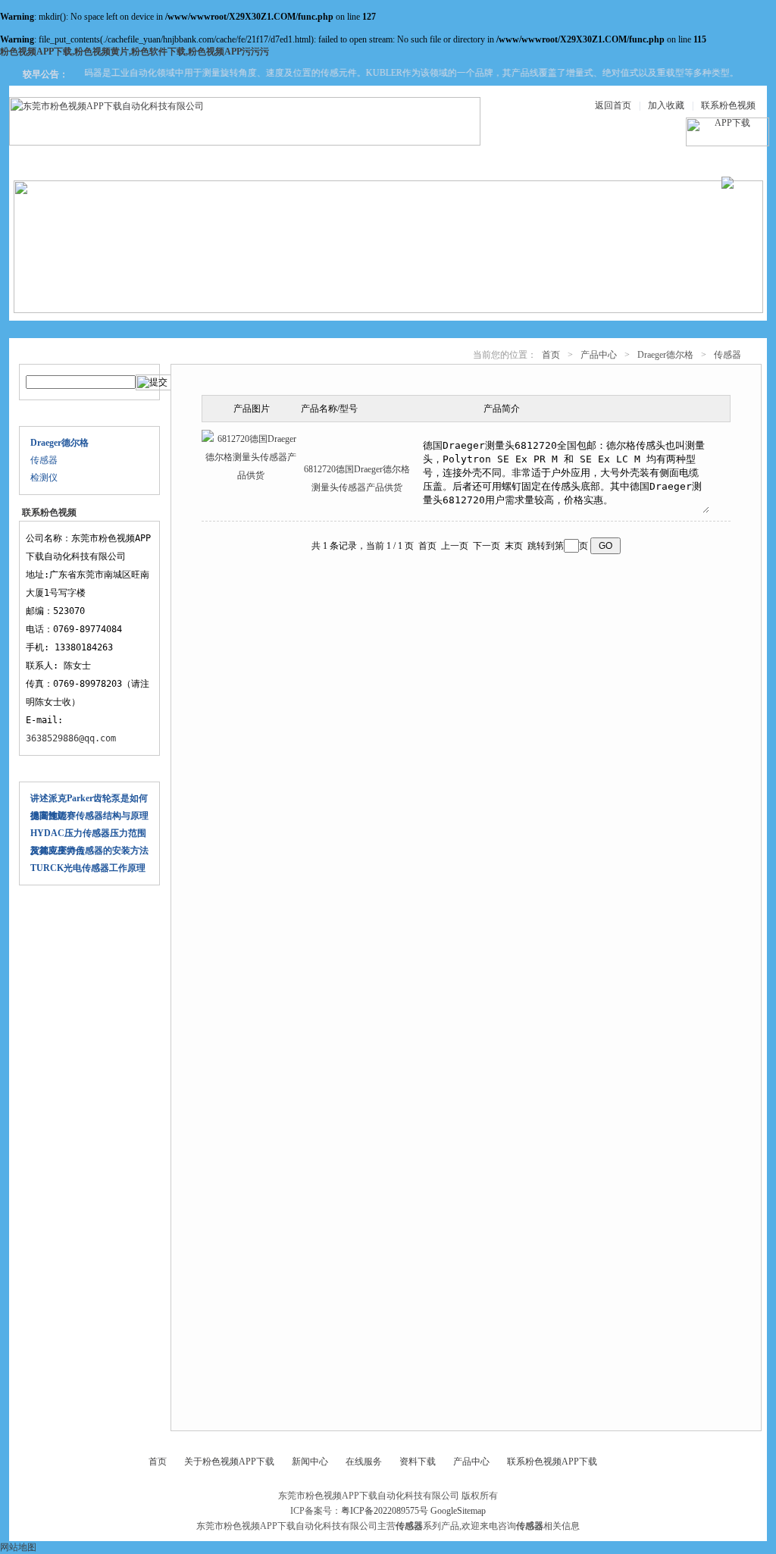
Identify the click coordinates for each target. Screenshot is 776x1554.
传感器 (44, 460)
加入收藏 (666, 105)
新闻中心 (338, 160)
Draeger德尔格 (665, 354)
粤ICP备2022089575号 (384, 1510)
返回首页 (613, 105)
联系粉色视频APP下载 (552, 1461)
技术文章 (520, 160)
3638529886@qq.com (71, 738)
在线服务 (611, 160)
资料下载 (429, 160)
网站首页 (65, 160)
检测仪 (44, 477)
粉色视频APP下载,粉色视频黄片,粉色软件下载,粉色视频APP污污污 (134, 51)
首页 (551, 354)
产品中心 (247, 160)
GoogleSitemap (458, 1510)
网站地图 (18, 1547)
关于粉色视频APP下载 (229, 1461)
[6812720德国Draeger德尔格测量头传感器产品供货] (251, 475)
